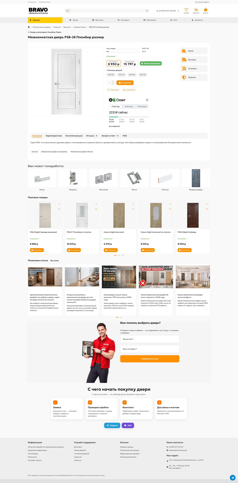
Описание (37, 136)
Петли (134, 190)
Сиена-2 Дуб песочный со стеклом (156, 232)
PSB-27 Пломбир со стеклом (79, 232)
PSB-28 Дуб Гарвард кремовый (43, 232)
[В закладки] (59, 204)
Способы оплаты (44, 2)
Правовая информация (37, 450)
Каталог (124, 442)
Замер (75, 20)
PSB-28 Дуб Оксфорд (187, 232)
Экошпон (67, 27)
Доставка (99, 20)
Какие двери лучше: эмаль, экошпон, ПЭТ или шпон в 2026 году (117, 297)
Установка (125, 20)
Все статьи (54, 260)
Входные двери (196, 190)
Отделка (57, 27)
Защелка (73, 190)
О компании (32, 2)
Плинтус (165, 190)
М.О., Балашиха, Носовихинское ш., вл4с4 (186, 460)
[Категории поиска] (67, 11)
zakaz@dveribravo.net (178, 450)
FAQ (125, 136)
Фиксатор (103, 190)
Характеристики (54, 136)
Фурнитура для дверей (129, 454)
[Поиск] (147, 11)
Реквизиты (32, 457)
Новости (77, 460)
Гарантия (78, 457)
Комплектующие (74, 136)
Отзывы (91, 136)
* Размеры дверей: (114, 70)
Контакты (199, 20)
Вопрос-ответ (110, 136)
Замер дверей (80, 450)
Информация (35, 442)
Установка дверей (81, 454)
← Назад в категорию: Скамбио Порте (44, 32)
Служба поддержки (85, 442)
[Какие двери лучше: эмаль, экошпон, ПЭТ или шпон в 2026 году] (119, 277)
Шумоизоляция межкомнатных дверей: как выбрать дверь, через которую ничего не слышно (45, 297)
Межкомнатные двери (42, 27)
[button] (28, 227)
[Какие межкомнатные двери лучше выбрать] (193, 277)
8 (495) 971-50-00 (167, 11)
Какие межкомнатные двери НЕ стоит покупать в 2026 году (154, 296)
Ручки (42, 190)
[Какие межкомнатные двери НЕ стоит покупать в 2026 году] (156, 277)
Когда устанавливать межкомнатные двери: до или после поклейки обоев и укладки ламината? (81, 298)
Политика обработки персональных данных (46, 447)
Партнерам (151, 20)
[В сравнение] (59, 208)
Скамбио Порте (80, 27)
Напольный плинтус (128, 457)
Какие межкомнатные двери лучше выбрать (190, 296)
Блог (175, 20)
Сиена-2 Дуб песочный (114, 232)
